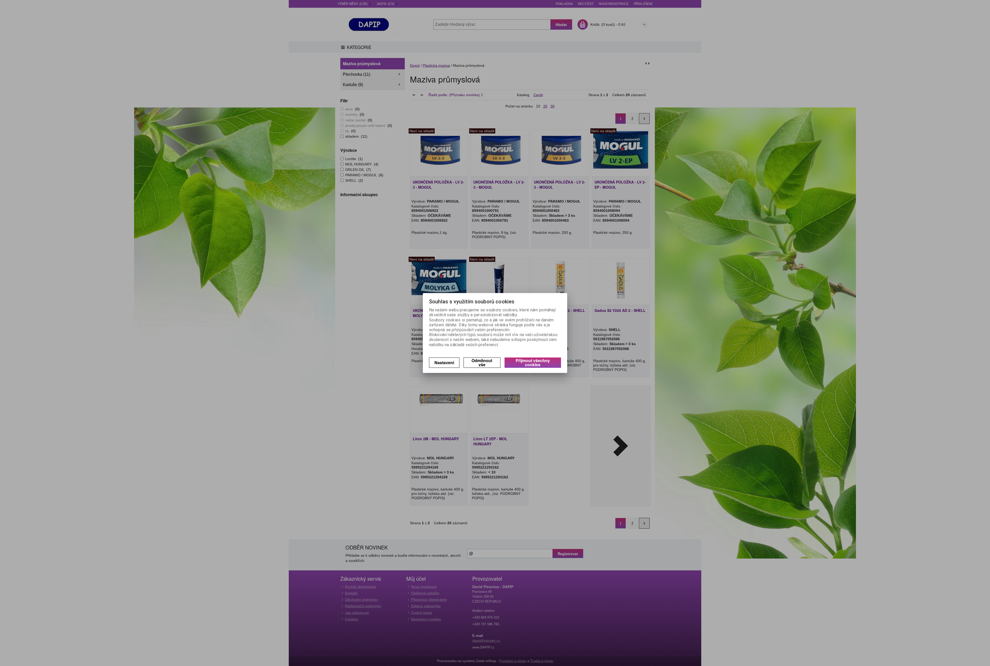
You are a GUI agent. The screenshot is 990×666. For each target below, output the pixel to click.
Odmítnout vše (482, 362)
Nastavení (444, 362)
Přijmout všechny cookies (533, 362)
